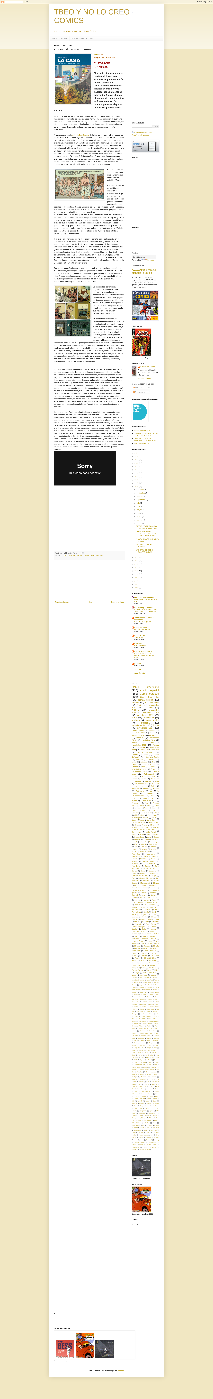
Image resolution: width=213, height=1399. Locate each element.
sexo (149, 837)
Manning (146, 880)
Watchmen (152, 968)
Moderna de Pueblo (138, 1074)
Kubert (153, 847)
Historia (76, 555)
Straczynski (152, 1113)
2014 (136, 561)
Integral (149, 1047)
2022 (136, 466)
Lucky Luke (147, 1064)
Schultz (134, 859)
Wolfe (145, 1130)
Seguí (142, 805)
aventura (135, 789)
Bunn (151, 992)
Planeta (153, 888)
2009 (136, 577)
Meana (144, 825)
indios (142, 1140)
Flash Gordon (151, 924)
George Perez (145, 1035)
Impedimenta (146, 934)
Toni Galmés (148, 1120)
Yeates (148, 970)
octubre (140, 496)
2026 (136, 453)
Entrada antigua (117, 602)
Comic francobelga (149, 697)
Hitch (149, 1045)
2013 (136, 564)
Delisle (155, 1011)
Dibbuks (135, 755)
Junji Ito (153, 1052)
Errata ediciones (154, 1021)
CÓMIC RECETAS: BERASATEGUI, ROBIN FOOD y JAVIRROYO (146, 534)
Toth (155, 1120)
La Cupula (144, 750)
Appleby (142, 985)
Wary (148, 1127)
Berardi (151, 759)
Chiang (153, 917)
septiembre (141, 500)
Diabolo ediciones (145, 752)
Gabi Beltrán (139, 673)
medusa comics (140, 1142)
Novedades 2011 (139, 725)
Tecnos (147, 1115)
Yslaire (134, 1132)
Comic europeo (149, 693)
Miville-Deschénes (151, 1072)
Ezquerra (137, 1023)
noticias (134, 1144)
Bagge (147, 866)
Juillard (156, 934)
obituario (155, 750)
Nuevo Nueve (144, 851)
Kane (133, 1055)
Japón (145, 755)
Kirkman (138, 781)
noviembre (141, 493)
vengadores (135, 1147)
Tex (141, 897)
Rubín (157, 1096)
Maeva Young (136, 1067)
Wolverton (154, 1130)
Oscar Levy (143, 1086)
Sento (148, 1106)
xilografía (134, 1149)
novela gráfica (152, 720)
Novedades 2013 (138, 733)
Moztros (153, 1077)
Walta (142, 1127)
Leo (143, 767)
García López (154, 842)
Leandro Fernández (149, 939)
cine (133, 902)
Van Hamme (152, 815)
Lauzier (143, 1062)
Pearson (137, 948)
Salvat (146, 856)
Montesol (146, 946)
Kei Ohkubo (149, 1055)
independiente (139, 837)
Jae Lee (142, 1050)
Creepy (136, 1006)
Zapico (154, 808)
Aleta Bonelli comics (138, 980)
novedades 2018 (148, 740)
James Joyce (154, 844)
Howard (156, 1045)
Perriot (157, 1089)
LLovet (150, 1060)
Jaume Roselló (136, 1052)
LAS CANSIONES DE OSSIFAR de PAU (144, 551)
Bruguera (144, 914)
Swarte (134, 1115)
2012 (136, 567)
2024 (136, 460)
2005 (136, 588)
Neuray (141, 1081)
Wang (143, 968)
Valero (154, 1123)
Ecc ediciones (152, 702)
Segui (135, 1106)
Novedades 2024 (142, 784)
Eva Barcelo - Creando (143, 607)
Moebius (153, 885)
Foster (154, 839)
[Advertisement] (89, 582)
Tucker (147, 1123)
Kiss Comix (155, 1057)
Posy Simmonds (150, 951)
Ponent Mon (140, 738)
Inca (143, 1047)
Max (146, 803)
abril (138, 513)
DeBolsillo (140, 1011)
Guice (136, 1043)
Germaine (141, 1038)
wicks (154, 1147)
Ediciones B (152, 873)
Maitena (134, 1069)
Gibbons (153, 927)
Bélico (134, 764)
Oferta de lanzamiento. (142, 629)
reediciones (148, 707)
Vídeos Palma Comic (142, 430)
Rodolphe (144, 956)
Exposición (149, 717)
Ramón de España (147, 1094)
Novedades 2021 (139, 745)
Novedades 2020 (139, 772)
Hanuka (143, 1043)
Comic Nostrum (148, 764)
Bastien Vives (146, 801)
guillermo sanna (141, 677)
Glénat (136, 1040)
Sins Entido (136, 832)
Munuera (134, 1079)
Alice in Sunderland (80, 135)
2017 (136, 483)
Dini (158, 1014)
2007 (136, 584)
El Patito (145, 922)
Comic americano (145, 687)
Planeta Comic (148, 742)
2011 (136, 571)
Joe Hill (144, 847)
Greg (143, 813)
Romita (143, 893)
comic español (149, 690)
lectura (140, 902)
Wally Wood (150, 832)
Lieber (150, 1062)
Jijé (136, 847)
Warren (134, 835)
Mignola (144, 849)
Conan (134, 820)
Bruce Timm (143, 992)
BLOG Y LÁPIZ (140, 636)
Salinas (154, 1098)
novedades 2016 (138, 735)
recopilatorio (154, 735)
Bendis (154, 912)
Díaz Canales (141, 1018)
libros (134, 810)
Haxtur (144, 929)
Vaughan (153, 965)
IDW (135, 844)
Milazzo (156, 883)
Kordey (148, 781)
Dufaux (136, 922)
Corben (135, 776)
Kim (136, 936)
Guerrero (156, 1040)
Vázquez (135, 968)
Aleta (153, 762)
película (134, 861)
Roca (135, 1096)
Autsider (150, 987)
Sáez (140, 1115)
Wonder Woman (137, 970)
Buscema (152, 871)
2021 (136, 470)
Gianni (149, 1038)
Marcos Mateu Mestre (147, 1069)
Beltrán (146, 912)
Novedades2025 (138, 796)
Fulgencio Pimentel (145, 878)
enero (139, 523)
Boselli (155, 989)
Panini (139, 705)
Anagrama (137, 982)
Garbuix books (143, 1033)
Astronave (146, 910)
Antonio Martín (147, 982)
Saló (133, 1101)
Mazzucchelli (145, 883)
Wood (146, 808)
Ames (157, 980)
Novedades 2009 (148, 776)
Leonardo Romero (138, 941)
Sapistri (147, 1101)
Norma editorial (85, 555)
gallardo (137, 664)
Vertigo (149, 1125)
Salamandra (136, 856)
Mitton (136, 885)
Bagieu (156, 837)
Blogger (121, 1371)
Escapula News (140, 627)
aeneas (148, 1132)
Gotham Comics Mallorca (144, 597)
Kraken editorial (149, 936)
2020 (136, 473)
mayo (139, 510)
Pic (136, 1091)
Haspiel (134, 1045)
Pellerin (145, 948)
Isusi (155, 1047)
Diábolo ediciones (146, 1016)
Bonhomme (146, 989)
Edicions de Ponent (139, 876)
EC (151, 791)
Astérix (145, 818)
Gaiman (142, 1031)
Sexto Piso (138, 1108)
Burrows (136, 994)
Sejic (142, 960)
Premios (155, 745)
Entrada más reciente (63, 602)
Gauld (152, 1033)
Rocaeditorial (150, 854)
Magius (145, 1067)
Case (154, 914)
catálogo (143, 762)
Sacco (134, 960)
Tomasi (139, 1120)
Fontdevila (154, 1028)
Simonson (143, 859)
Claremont (143, 1004)
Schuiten (141, 1103)
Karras (140, 1055)
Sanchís (139, 1101)
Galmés (134, 1033)
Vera (143, 1125)
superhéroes (141, 747)
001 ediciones (150, 905)
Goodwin (135, 929)
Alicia (143, 907)
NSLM (151, 1079)
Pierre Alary (136, 951)
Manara (149, 944)
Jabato (134, 1050)
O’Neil (151, 1086)
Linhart (157, 1062)
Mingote (137, 946)
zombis (134, 977)
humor (134, 742)
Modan (144, 885)
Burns (157, 992)
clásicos (153, 859)
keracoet (149, 1140)
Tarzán (134, 897)
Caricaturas (139, 791)
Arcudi (150, 985)
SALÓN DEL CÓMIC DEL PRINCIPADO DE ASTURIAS (145, 439)
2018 (136, 480)
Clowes (146, 839)
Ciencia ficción (138, 730)
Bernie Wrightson (149, 868)
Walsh (136, 1127)
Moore (134, 851)
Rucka (137, 958)
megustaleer (152, 1142)
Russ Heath (145, 827)
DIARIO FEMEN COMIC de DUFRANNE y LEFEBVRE (147, 527)
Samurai (135, 895)
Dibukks (142, 873)
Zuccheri (141, 1132)
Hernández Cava (138, 931)
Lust (142, 944)
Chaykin (144, 917)
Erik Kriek (155, 922)
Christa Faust (146, 1001)
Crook (144, 1006)
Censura (135, 917)
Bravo (143, 871)
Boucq (154, 818)
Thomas (154, 1115)
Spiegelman (143, 1111)
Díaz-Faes (151, 1018)
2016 (136, 487)
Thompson (135, 1118)
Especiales (138, 924)
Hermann (153, 929)
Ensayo (153, 876)
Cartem (149, 997)
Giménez (149, 793)
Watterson (156, 1127)
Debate (148, 1011)
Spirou (151, 1111)
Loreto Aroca (138, 1064)
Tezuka (148, 897)
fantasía (156, 1137)
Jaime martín (152, 1050)
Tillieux (151, 1118)
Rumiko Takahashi (139, 1098)
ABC (141, 977)
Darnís (142, 1009)
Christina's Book (140, 646)
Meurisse (140, 1072)
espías (141, 1137)
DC (155, 801)
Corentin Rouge (154, 1004)
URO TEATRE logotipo (142, 622)
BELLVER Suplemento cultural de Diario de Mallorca (146, 434)
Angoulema (136, 866)
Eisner (134, 779)
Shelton (153, 895)
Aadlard (147, 977)
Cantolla (144, 994)
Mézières (143, 1079)
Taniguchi (137, 808)
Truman (146, 900)
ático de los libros (145, 1149)
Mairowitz (153, 1067)
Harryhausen (153, 1043)
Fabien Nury (147, 1023)
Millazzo (153, 825)
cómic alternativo (149, 973)
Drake (157, 919)
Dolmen (135, 767)
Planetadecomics (138, 890)
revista (137, 905)
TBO (145, 798)
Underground (148, 774)
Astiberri (136, 710)
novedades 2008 (153, 902)
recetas (149, 1144)
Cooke (134, 873)
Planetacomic (146, 1091)
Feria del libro (154, 822)
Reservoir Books (152, 757)
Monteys (134, 1077)
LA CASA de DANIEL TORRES (144, 546)
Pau (152, 796)
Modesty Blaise (152, 1074)
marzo (139, 517)
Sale (148, 1098)
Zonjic (137, 973)
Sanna (154, 856)
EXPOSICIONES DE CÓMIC (82, 39)
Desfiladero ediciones (147, 1014)
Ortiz (154, 851)
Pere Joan (136, 854)
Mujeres (134, 827)
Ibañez (152, 931)
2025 (136, 456)
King (142, 1057)
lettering (156, 1140)
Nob (147, 1081)
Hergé (136, 825)
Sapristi (144, 895)
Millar (157, 781)
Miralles (153, 849)
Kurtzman (135, 939)
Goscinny (135, 813)
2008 (136, 581)
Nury (139, 1084)
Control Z (138, 644)
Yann (142, 835)
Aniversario (136, 910)
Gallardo (143, 842)
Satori (154, 1101)
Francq (134, 1031)
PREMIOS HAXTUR (141, 443)
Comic (153, 810)
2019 (136, 476)
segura (153, 975)
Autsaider (142, 987)
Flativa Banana (143, 1028)
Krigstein (142, 1060)
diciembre (141, 489)
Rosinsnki (143, 1096)
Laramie (136, 1062)
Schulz (149, 1103)
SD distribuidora (150, 958)
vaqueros (135, 864)
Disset (136, 1016)
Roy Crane (155, 956)
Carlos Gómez (139, 997)
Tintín (157, 897)
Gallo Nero (152, 1031)
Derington (135, 1014)
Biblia (134, 914)
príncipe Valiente (148, 861)
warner (145, 1147)
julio (138, 503)
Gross (149, 1040)
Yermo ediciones (153, 835)
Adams (154, 977)
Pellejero (135, 798)
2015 (136, 557)
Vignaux (156, 1125)
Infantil (143, 844)
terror (134, 717)
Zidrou (156, 970)
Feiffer (149, 1026)
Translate (150, 260)
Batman (156, 789)
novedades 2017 (145, 728)
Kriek (135, 1060)
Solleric (152, 733)
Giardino (156, 1038)
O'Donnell (146, 1084)
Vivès (153, 798)
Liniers (150, 941)
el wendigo (136, 818)
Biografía (145, 723)
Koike (157, 813)
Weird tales (137, 1130)
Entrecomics (142, 1021)
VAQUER (138, 669)
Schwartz (156, 1103)
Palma (156, 725)
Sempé (142, 1106)
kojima (134, 801)
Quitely (144, 953)
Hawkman (142, 1045)
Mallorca (136, 720)
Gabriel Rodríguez (138, 927)
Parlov (145, 888)
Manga (152, 730)
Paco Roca (136, 888)
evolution (148, 1137)
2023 (136, 463)
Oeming (154, 1084)
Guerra (144, 779)
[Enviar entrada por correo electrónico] (82, 553)
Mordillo (156, 946)
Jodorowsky (136, 803)
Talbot (157, 805)
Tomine (137, 900)
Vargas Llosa (136, 1125)
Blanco (134, 871)
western (139, 759)
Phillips (154, 948)
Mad (155, 1064)
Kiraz (147, 1057)
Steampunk (142, 1113)
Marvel (152, 767)
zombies (145, 789)
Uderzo (142, 815)
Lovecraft (135, 849)
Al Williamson (149, 864)
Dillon (149, 919)
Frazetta (135, 842)
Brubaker (137, 839)
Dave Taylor (150, 1009)
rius (155, 1144)
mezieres (143, 975)
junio (139, 506)
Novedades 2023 (139, 769)
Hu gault (136, 1047)
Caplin (151, 994)
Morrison (144, 1077)
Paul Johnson (141, 1089)
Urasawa (143, 963)
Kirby (150, 813)
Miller (157, 944)
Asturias (143, 810)
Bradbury (134, 992)
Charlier (142, 999)
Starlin (134, 963)
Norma (97, 55)
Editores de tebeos (139, 822)
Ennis (134, 762)
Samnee (153, 893)
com (152, 1135)
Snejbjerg (152, 960)
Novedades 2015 (97, 555)
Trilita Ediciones (137, 1123)
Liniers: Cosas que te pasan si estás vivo (143, 652)
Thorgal (143, 1118)
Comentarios (140, 392)
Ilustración (155, 779)
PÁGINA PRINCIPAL (60, 39)
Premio (134, 953)
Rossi (150, 1096)
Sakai (153, 786)
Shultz (147, 1108)
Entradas (138, 388)
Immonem (135, 934)
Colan (142, 919)
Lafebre (156, 1060)
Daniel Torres (67, 555)
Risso (157, 1094)
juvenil (134, 975)
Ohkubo (134, 1086)
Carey (157, 994)
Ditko (153, 769)
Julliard (146, 1052)
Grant (142, 1040)
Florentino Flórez (147, 367)
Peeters (150, 1089)
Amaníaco (150, 980)
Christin (134, 919)
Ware (154, 900)
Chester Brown (152, 999)
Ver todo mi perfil (144, 378)
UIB (135, 815)
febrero (140, 520)
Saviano (134, 1103)
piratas (141, 1144)
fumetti (136, 1140)
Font (133, 878)
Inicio (91, 602)
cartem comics (143, 1135)
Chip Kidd (135, 1001)
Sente (149, 805)
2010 (136, 574)
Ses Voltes (156, 1106)
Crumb (141, 820)
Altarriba (153, 907)
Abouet (134, 907)
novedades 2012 (145, 715)
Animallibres (138, 638)
